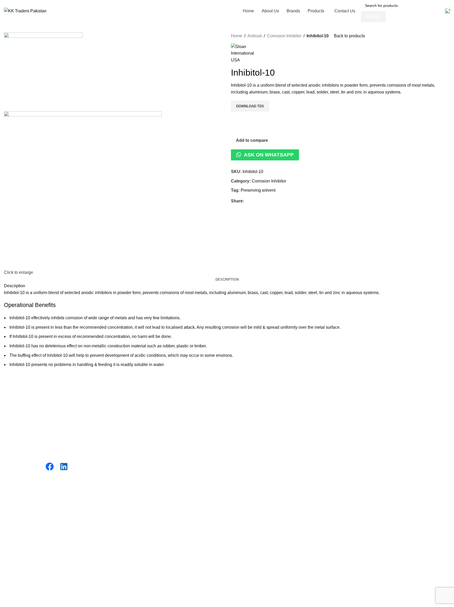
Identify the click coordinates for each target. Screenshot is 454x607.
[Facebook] (49, 466)
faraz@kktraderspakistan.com (372, 459)
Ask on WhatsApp (269, 155)
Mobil (236, 427)
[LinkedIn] (64, 466)
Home (236, 36)
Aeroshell (240, 437)
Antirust (254, 36)
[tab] (227, 279)
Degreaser (127, 437)
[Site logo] (25, 9)
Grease (124, 427)
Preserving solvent (258, 190)
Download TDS (250, 106)
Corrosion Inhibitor (284, 36)
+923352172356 (359, 413)
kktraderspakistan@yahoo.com (373, 465)
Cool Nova (241, 417)
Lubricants (127, 407)
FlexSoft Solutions (157, 511)
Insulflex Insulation (248, 407)
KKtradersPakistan (55, 511)
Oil (120, 417)
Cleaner (124, 456)
